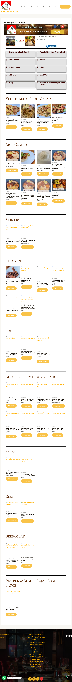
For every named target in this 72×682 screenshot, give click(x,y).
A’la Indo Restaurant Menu (36, 634)
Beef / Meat (44, 75)
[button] (65, 7)
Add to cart (11, 127)
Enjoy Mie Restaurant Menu (36, 644)
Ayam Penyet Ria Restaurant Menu (36, 637)
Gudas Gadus (36, 646)
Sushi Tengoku (36, 663)
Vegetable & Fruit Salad (19, 52)
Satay (42, 59)
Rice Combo (14, 59)
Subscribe (54, 7)
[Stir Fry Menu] (7, 67)
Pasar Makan (24, 7)
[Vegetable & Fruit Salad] (7, 52)
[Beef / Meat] (38, 75)
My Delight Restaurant (36, 653)
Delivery (33, 7)
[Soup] (7, 82)
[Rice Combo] (7, 59)
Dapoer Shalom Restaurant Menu (36, 642)
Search (2, 637)
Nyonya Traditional (36, 658)
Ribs (42, 67)
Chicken (12, 75)
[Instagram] (70, 636)
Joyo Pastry (36, 651)
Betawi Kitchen (36, 639)
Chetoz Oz (36, 641)
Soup (11, 82)
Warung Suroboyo (36, 666)
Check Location (41, 7)
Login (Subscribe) (4, 634)
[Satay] (38, 59)
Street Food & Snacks (36, 664)
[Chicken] (7, 75)
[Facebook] (67, 636)
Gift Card (36, 669)
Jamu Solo (36, 649)
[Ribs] (38, 67)
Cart (48, 7)
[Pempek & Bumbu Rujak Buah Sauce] (38, 82)
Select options (12, 170)
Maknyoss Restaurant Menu (36, 654)
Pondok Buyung (36, 659)
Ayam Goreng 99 (36, 636)
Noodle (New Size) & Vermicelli (52, 52)
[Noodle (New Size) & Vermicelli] (38, 52)
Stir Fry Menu (14, 67)
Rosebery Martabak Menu (36, 661)
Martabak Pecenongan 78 (36, 656)
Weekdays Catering (36, 668)
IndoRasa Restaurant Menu (36, 647)
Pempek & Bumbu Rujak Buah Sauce (52, 83)
